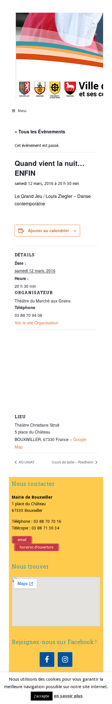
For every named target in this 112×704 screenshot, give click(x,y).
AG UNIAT (26, 461)
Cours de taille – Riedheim (73, 461)
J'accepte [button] (41, 696)
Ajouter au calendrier (48, 230)
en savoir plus (68, 696)
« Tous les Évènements (40, 131)
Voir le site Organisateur (36, 322)
